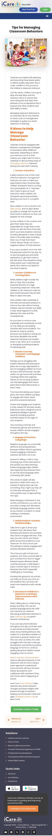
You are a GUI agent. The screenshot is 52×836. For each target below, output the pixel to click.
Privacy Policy (21, 827)
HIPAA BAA (32, 827)
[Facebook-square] (11, 832)
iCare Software (26, 683)
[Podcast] (34, 832)
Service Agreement (39, 825)
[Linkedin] (23, 832)
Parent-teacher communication (24, 657)
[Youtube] (6, 832)
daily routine (15, 208)
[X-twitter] (17, 832)
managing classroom (19, 163)
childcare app (21, 616)
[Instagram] (28, 832)
